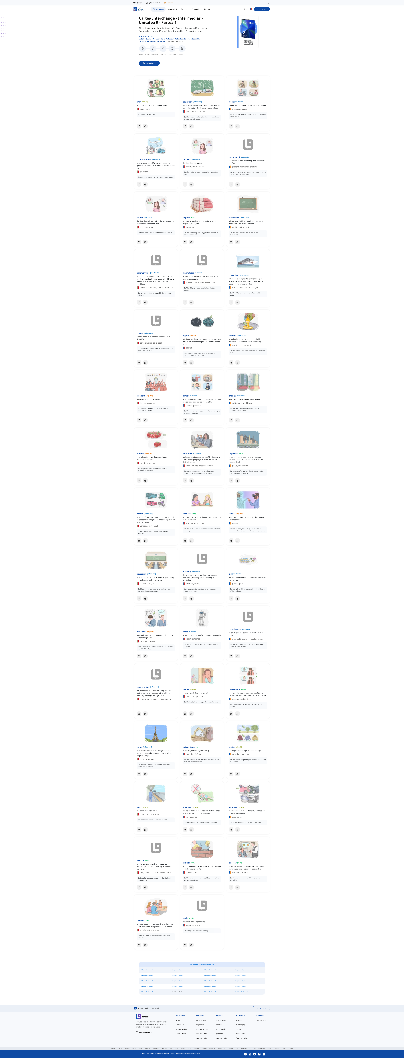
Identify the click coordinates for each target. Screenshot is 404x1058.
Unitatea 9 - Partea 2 (210, 992)
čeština (277, 1048)
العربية (176, 1048)
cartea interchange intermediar (152, 41)
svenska (270, 1048)
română (284, 1048)
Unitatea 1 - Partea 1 (147, 970)
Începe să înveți (149, 63)
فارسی (189, 1048)
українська (156, 1048)
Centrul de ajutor (182, 1034)
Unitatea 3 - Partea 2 (178, 975)
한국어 (231, 1048)
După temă (200, 1025)
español (127, 1048)
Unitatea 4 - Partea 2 (241, 975)
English (113, 1048)
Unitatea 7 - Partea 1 (178, 986)
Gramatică (240, 1015)
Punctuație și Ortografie (242, 1025)
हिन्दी (171, 1048)
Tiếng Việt (164, 1048)
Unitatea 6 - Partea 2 (147, 986)
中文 (225, 1048)
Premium (170, 3)
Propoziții (239, 1020)
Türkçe (134, 1048)
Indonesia (196, 1048)
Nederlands (261, 1048)
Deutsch (204, 1048)
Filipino (183, 1048)
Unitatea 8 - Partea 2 (147, 992)
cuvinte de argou (222, 1020)
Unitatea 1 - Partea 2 (178, 970)
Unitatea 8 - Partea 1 (241, 986)
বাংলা (255, 1048)
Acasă (141, 36)
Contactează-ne (181, 1029)
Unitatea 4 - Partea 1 (210, 975)
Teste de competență (202, 1029)
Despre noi (180, 1025)
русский (147, 1048)
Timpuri (239, 1029)
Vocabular (149, 36)
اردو (250, 1048)
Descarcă (262, 1008)
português (212, 1048)
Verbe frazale (221, 1029)
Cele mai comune (202, 1034)
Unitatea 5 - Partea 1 (178, 981)
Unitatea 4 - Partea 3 (147, 981)
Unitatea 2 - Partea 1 (210, 970)
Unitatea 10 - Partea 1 (241, 992)
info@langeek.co (146, 1032)
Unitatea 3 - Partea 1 (147, 975)
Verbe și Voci (240, 1034)
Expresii (219, 1015)
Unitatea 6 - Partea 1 (241, 981)
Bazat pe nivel (201, 1020)
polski (237, 1048)
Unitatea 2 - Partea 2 (241, 970)
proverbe (219, 1034)
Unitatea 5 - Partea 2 (210, 981)
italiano (140, 1048)
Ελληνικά (244, 1048)
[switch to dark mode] (269, 3)
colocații (219, 1025)
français (120, 1048)
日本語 (220, 1048)
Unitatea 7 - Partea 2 (210, 986)
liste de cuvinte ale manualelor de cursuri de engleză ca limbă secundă (169, 39)
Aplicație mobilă (154, 3)
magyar (291, 1048)
